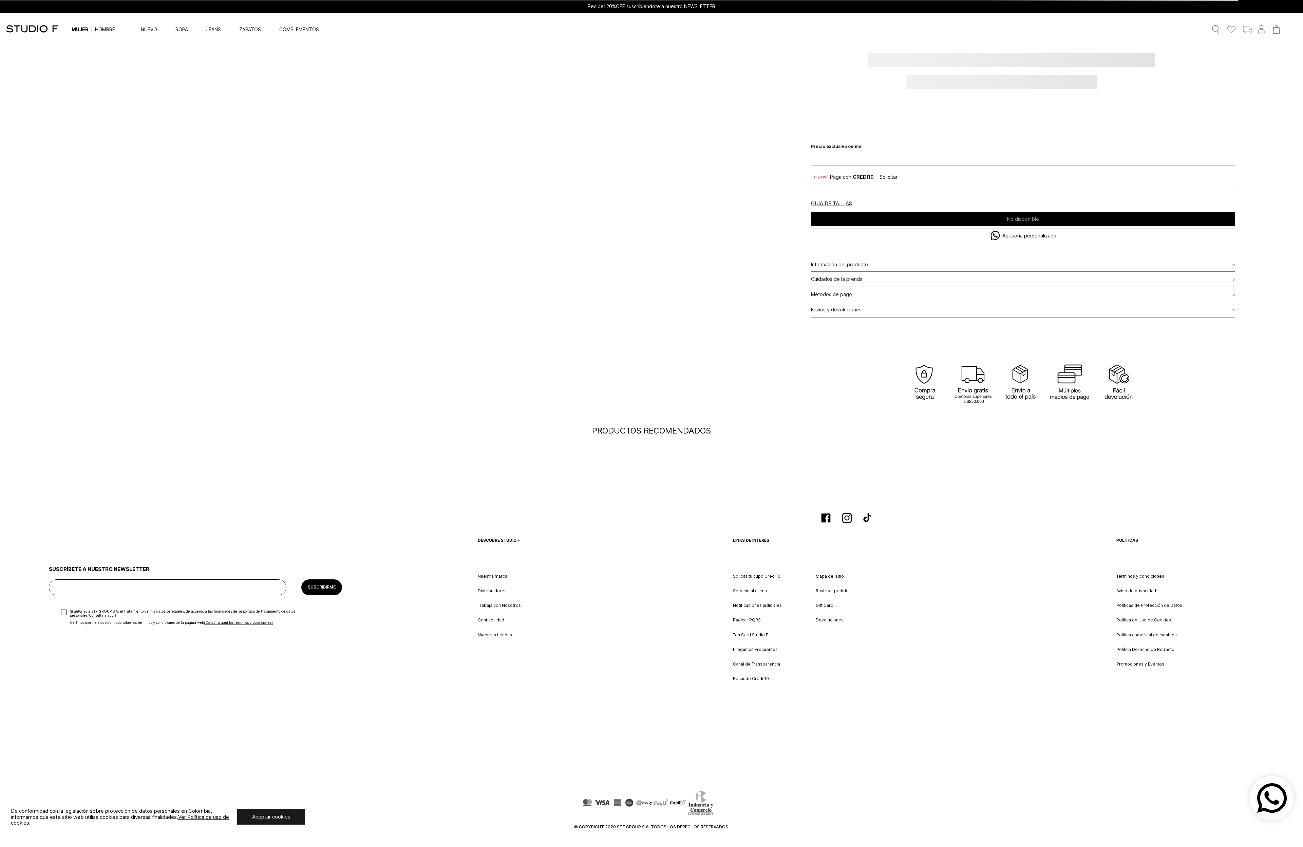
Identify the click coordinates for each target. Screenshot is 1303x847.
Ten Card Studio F (750, 635)
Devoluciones (830, 620)
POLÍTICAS (1127, 540)
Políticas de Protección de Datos (1149, 605)
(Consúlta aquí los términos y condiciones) (238, 622)
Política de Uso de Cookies (1143, 620)
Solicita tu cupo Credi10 (756, 576)
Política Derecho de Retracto (1145, 649)
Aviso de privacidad (1136, 591)
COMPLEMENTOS (299, 29)
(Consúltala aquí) (102, 615)
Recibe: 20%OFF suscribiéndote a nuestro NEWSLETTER (651, 6)
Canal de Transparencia (756, 664)
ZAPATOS (250, 29)
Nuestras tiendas (495, 635)
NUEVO (149, 29)
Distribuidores (492, 591)
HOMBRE (105, 29)
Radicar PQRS (747, 620)
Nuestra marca (492, 576)
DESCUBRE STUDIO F (499, 540)
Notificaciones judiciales (757, 605)
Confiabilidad (491, 620)
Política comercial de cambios (1146, 635)
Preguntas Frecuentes (755, 649)
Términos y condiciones (1140, 576)
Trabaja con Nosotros (499, 605)
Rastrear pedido (832, 591)
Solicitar (889, 177)
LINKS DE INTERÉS (751, 540)
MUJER (80, 29)
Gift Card (824, 605)
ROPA (181, 29)
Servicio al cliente (751, 591)
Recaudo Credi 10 (751, 678)
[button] (831, 204)
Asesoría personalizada (1029, 235)
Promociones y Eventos (1140, 664)
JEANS (213, 29)
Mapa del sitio (830, 576)
